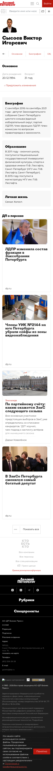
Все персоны (26, 556)
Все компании (26, 552)
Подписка (6, 633)
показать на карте (10, 653)
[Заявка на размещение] (49, 11)
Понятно (41, 751)
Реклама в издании (11, 637)
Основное (17, 54)
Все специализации (27, 561)
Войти (47, 3)
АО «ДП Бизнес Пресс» (12, 621)
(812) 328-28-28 (9, 661)
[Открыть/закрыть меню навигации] (32, 3)
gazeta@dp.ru (8, 669)
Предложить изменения (20, 85)
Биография (35, 54)
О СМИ (5, 625)
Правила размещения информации (26, 570)
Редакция (6, 629)
